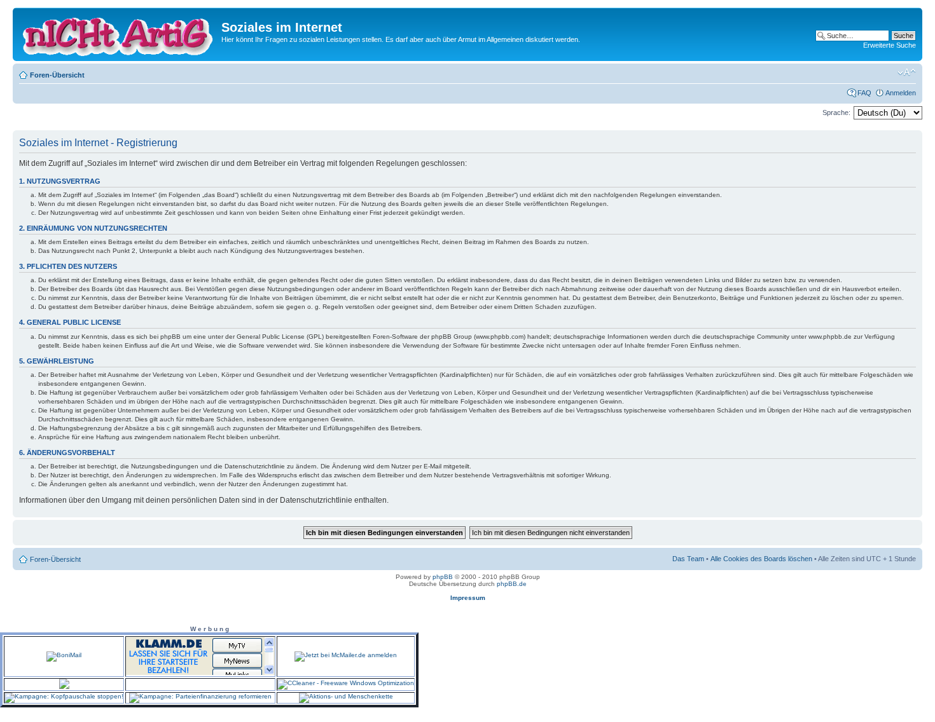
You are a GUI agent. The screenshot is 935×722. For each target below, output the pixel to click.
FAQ (864, 93)
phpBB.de (512, 583)
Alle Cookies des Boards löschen (761, 558)
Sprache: (836, 112)
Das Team (688, 558)
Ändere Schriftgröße (906, 72)
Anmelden (900, 93)
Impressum (467, 597)
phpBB (443, 576)
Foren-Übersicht (57, 75)
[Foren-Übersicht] (118, 34)
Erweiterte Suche (889, 45)
